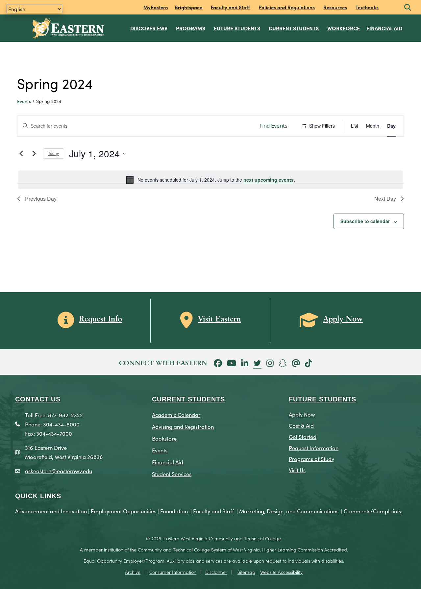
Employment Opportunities (123, 511)
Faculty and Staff (230, 7)
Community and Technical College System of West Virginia (199, 549)
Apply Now (302, 414)
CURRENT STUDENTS (188, 399)
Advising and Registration (183, 426)
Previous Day (41, 198)
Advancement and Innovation (51, 511)
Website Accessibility (281, 572)
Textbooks (367, 7)
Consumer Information (172, 572)
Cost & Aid (301, 425)
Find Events (273, 125)
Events (24, 101)
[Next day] (34, 154)
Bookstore (164, 438)
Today (53, 153)
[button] (407, 7)
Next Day (385, 198)
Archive (132, 572)
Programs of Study (311, 458)
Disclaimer (216, 572)
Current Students (294, 28)
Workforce (343, 28)
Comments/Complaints (372, 511)
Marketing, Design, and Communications (288, 511)
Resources (335, 7)
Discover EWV (148, 28)
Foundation (174, 511)
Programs (190, 28)
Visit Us (297, 470)
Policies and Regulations (287, 7)
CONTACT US (38, 399)
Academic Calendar (176, 414)
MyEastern (155, 7)
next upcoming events (268, 179)
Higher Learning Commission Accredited (304, 549)
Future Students (237, 28)
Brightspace (188, 7)
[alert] (210, 179)
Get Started (302, 436)
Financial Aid (384, 28)
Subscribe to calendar (365, 221)
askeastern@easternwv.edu (58, 470)
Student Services (171, 473)
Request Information (313, 447)
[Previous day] (21, 154)
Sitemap (246, 572)
